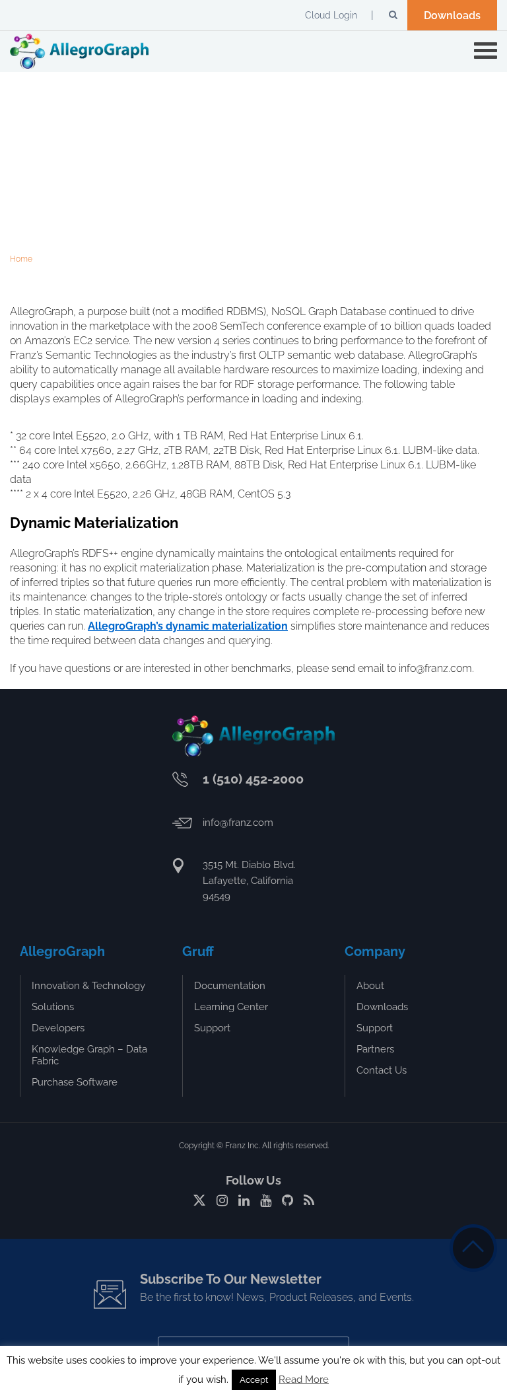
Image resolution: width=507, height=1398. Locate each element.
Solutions (53, 1007)
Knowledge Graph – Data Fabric (89, 1055)
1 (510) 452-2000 (253, 779)
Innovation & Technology (88, 986)
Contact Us (381, 1070)
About (370, 986)
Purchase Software (75, 1082)
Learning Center (231, 1007)
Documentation (229, 986)
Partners (375, 1049)
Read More (304, 1379)
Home (21, 259)
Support (212, 1028)
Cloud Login (331, 15)
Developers (58, 1028)
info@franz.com (238, 822)
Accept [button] (254, 1380)
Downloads (452, 15)
